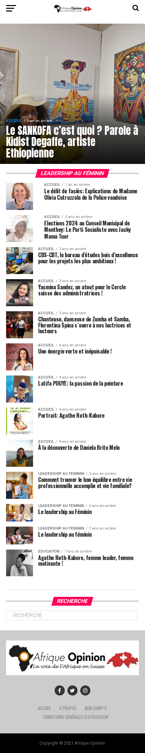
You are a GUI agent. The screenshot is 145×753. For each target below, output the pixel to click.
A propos (68, 708)
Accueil (44, 708)
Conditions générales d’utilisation (75, 717)
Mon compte (96, 708)
